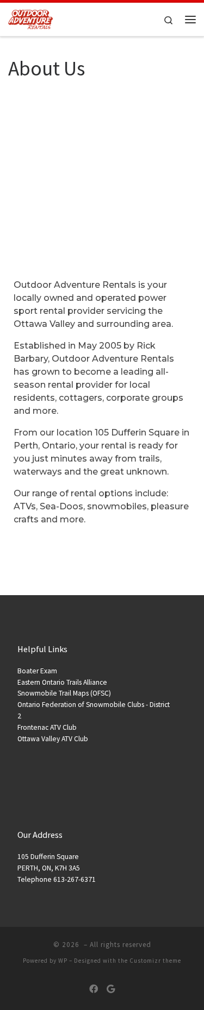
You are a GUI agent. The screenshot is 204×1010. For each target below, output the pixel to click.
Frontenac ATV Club (47, 727)
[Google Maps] (111, 989)
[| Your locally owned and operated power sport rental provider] (30, 18)
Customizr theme (155, 960)
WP (62, 960)
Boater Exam (37, 671)
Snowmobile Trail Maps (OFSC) (64, 693)
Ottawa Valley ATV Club (52, 738)
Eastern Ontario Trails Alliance (62, 682)
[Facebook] (93, 989)
